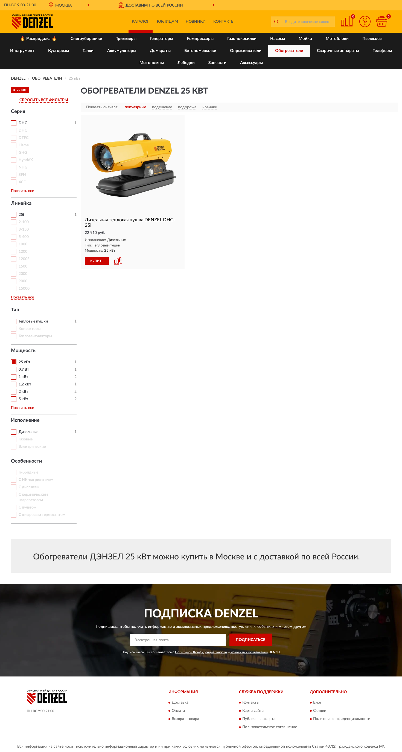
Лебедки (186, 63)
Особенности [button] (26, 461)
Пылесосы (372, 39)
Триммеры (126, 39)
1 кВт (23, 377)
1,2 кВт (25, 384)
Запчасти (217, 63)
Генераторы (161, 39)
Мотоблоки (337, 39)
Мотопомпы (151, 63)
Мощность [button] (23, 350)
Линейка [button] (21, 203)
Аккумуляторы (121, 51)
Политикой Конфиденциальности (201, 652)
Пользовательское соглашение (269, 727)
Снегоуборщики (86, 39)
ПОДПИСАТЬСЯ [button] (251, 640)
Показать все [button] (22, 191)
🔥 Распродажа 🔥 (38, 39)
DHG (23, 123)
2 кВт (23, 392)
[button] (365, 21)
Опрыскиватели (245, 51)
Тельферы (382, 51)
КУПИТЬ (96, 261)
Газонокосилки (242, 39)
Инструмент (22, 51)
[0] (381, 21)
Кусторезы (58, 51)
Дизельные (28, 432)
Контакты (224, 22)
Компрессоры (200, 39)
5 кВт (23, 399)
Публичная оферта (258, 719)
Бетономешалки (200, 51)
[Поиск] (276, 21)
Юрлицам (167, 22)
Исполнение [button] (25, 420)
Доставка (180, 703)
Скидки (319, 711)
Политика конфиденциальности (341, 719)
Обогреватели (289, 51)
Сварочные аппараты (338, 51)
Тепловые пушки (33, 321)
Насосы (277, 39)
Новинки (196, 22)
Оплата (178, 711)
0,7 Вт (24, 369)
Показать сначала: (102, 107)
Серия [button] (18, 111)
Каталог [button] (140, 22)
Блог (317, 703)
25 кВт (24, 362)
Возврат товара (185, 719)
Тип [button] (15, 309)
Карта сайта (253, 711)
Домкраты (160, 51)
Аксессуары (251, 63)
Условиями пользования (249, 652)
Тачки (88, 51)
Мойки (305, 39)
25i (21, 215)
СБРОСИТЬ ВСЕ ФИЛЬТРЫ (43, 100)
